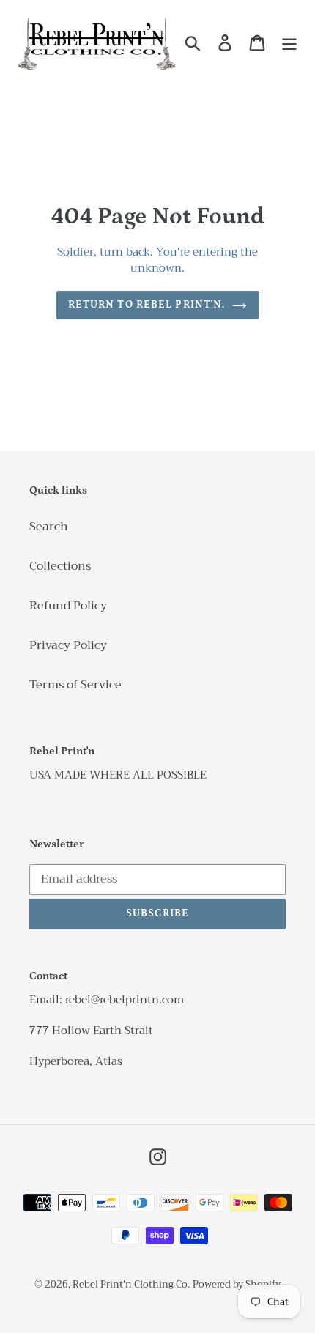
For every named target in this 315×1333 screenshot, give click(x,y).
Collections (60, 566)
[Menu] (289, 42)
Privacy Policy (68, 645)
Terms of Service (75, 685)
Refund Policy (68, 605)
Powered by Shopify (237, 1284)
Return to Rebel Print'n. (147, 305)
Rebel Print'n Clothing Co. (131, 1284)
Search (48, 526)
